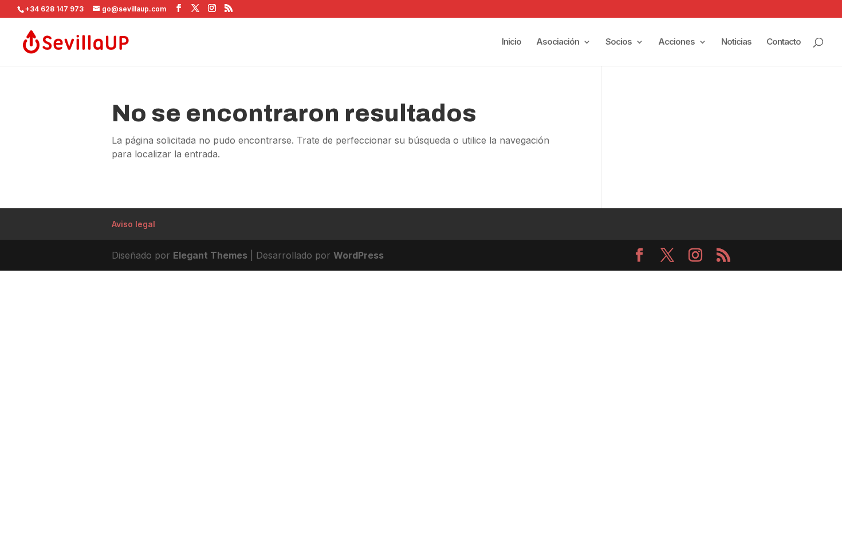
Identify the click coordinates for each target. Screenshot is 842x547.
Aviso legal (133, 224)
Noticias (736, 42)
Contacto (783, 42)
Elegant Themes (210, 255)
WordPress (358, 255)
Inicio (511, 42)
